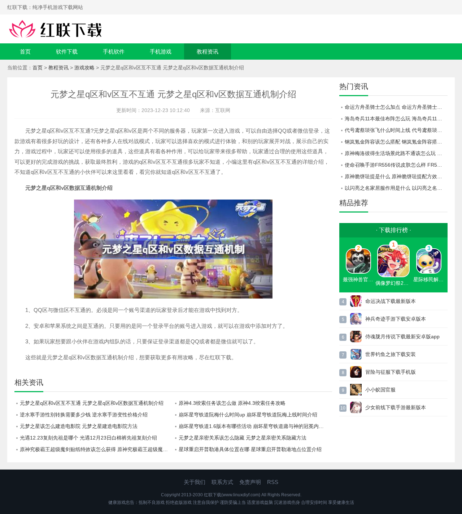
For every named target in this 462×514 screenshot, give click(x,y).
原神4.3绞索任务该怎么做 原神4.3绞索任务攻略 (232, 403)
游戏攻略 (84, 67)
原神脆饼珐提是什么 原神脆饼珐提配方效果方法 (396, 176)
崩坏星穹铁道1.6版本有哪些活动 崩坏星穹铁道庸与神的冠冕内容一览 (255, 426)
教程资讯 (207, 51)
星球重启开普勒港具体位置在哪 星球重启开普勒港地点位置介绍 (250, 449)
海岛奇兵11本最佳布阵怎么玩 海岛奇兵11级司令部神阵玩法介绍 (396, 118)
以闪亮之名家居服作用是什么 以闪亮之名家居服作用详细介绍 (396, 188)
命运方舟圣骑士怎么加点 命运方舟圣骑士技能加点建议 (396, 107)
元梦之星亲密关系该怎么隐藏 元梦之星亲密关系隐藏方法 (242, 438)
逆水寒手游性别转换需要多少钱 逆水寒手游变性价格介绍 (84, 414)
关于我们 (194, 482)
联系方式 (222, 482)
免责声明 (250, 482)
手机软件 (114, 51)
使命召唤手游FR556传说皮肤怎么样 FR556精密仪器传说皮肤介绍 (396, 165)
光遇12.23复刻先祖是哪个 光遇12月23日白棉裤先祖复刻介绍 (88, 438)
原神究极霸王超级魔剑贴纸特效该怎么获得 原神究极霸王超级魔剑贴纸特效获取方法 (96, 449)
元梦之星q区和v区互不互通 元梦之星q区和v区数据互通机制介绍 (92, 403)
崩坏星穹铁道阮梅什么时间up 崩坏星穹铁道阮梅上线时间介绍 (248, 414)
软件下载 (67, 51)
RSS (272, 482)
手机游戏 (160, 51)
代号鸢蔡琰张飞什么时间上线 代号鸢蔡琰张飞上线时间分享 (396, 130)
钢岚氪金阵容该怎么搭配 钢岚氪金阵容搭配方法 (396, 142)
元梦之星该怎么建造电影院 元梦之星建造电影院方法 (79, 426)
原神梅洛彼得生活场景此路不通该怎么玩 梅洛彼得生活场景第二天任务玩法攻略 (396, 153)
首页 (25, 51)
